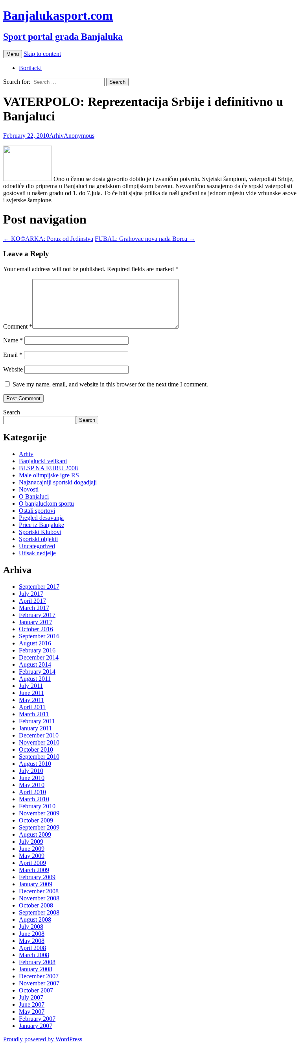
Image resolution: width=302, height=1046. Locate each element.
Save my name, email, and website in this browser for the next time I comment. (110, 384)
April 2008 (32, 947)
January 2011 (35, 728)
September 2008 (39, 912)
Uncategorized (37, 546)
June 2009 (31, 848)
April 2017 (32, 600)
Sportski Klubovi (40, 532)
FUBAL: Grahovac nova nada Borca (145, 238)
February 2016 (37, 650)
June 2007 (31, 1004)
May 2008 (31, 940)
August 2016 (35, 643)
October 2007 (36, 990)
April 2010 (32, 792)
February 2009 (37, 877)
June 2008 (31, 933)
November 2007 (39, 983)
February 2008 (37, 962)
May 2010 (31, 785)
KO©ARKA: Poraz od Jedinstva (48, 238)
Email (12, 354)
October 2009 (36, 820)
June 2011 (31, 692)
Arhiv (56, 135)
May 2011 (31, 700)
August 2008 (35, 919)
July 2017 (31, 593)
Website (13, 369)
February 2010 (37, 806)
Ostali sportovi (37, 510)
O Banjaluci (34, 496)
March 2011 (34, 714)
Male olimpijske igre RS (49, 475)
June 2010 (31, 777)
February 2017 (37, 615)
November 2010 (39, 742)
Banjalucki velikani (43, 461)
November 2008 (39, 898)
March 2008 (34, 955)
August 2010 (35, 763)
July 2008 (31, 926)
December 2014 (39, 657)
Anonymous (79, 135)
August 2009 (35, 834)
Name (13, 340)
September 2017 (39, 586)
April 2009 (32, 862)
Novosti (29, 489)
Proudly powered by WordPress (42, 1039)
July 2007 (31, 997)
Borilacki (30, 68)
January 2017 (35, 622)
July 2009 (31, 841)
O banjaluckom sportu (46, 503)
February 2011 (37, 721)
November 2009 (39, 813)
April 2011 (32, 707)
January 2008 (35, 969)
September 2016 (39, 636)
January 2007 (35, 1025)
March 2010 (34, 799)
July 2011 (31, 685)
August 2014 (35, 664)
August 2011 (35, 678)
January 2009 (35, 884)
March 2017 (34, 607)
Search (11, 412)
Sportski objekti (38, 539)
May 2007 (31, 1011)
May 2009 (31, 855)
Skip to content (42, 53)
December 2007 (39, 976)
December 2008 (39, 891)
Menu (12, 54)
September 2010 (39, 756)
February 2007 (37, 1018)
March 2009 (34, 870)
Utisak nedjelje (37, 553)
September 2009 (39, 827)
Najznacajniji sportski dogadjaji (58, 482)
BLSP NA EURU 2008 (48, 468)
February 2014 (37, 671)
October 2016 (36, 629)
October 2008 (36, 905)
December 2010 (39, 735)
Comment (17, 326)
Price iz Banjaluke (41, 524)
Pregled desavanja (41, 517)
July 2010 (31, 770)
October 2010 (36, 749)
